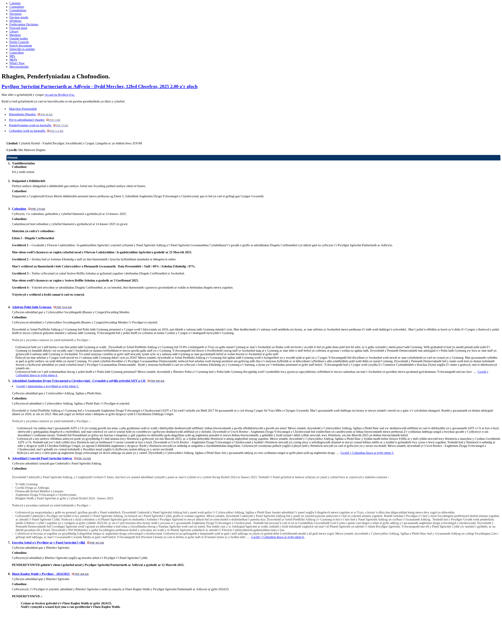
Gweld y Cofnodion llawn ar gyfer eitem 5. (367, 452)
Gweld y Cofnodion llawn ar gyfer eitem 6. (278, 537)
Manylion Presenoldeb (23, 108)
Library (14, 31)
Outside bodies (18, 38)
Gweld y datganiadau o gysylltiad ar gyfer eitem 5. (47, 386)
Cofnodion (28, 208)
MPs (12, 56)
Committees (16, 6)
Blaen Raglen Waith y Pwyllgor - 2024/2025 (50, 574)
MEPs (13, 59)
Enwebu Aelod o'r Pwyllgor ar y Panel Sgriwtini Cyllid (58, 542)
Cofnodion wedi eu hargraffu (36, 130)
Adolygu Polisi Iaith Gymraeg (42, 307)
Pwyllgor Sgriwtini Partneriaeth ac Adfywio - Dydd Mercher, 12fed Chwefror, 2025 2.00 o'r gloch (99, 86)
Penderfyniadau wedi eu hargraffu (38, 125)
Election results (18, 17)
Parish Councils (19, 42)
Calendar (15, 3)
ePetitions (15, 21)
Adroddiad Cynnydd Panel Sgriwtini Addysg (51, 458)
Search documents (20, 45)
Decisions (15, 13)
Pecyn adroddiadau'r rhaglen (34, 119)
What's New (17, 63)
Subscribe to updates (22, 49)
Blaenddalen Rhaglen (31, 114)
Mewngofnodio (19, 66)
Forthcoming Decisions (23, 24)
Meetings (15, 35)
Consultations (17, 10)
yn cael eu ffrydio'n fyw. (60, 94)
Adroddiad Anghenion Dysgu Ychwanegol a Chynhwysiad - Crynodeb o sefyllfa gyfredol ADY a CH (88, 380)
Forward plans (18, 28)
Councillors (16, 52)
